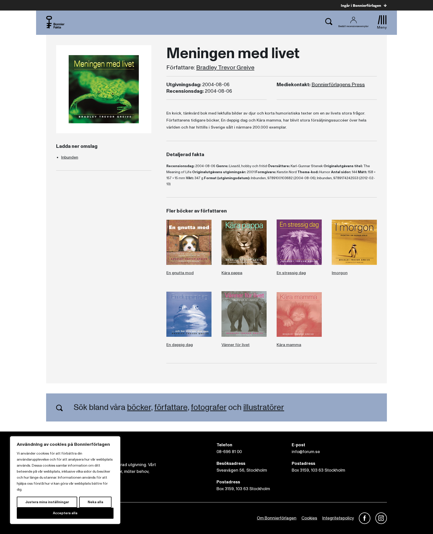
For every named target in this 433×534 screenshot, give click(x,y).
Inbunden (69, 157)
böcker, (140, 407)
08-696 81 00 (229, 452)
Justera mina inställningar (47, 502)
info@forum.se (306, 452)
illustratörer (263, 407)
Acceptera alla (65, 513)
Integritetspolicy (338, 518)
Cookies (309, 518)
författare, (171, 407)
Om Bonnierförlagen (276, 518)
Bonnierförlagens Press (338, 84)
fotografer (209, 407)
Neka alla (95, 502)
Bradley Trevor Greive (225, 67)
